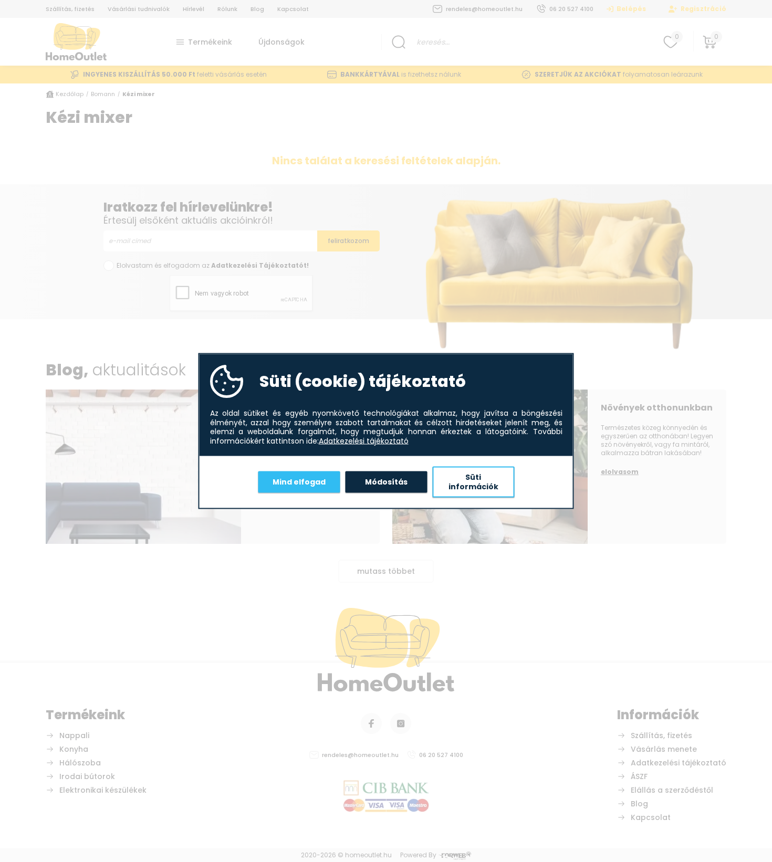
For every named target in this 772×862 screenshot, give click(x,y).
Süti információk (473, 482)
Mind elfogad (299, 481)
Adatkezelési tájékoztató (364, 441)
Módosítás (386, 481)
